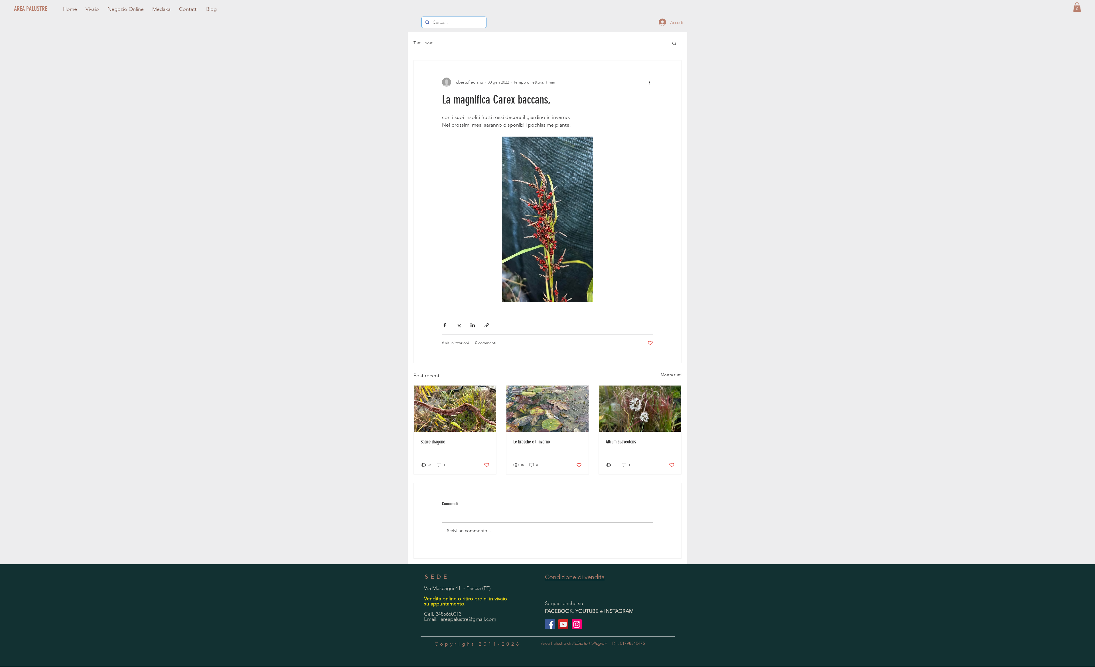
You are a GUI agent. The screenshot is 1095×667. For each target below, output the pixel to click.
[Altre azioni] (649, 82)
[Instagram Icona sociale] (577, 624)
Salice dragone (433, 442)
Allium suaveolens (621, 442)
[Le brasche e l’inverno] (547, 409)
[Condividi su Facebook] (444, 325)
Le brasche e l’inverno (531, 442)
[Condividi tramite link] (486, 325)
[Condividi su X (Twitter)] (458, 325)
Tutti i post (423, 42)
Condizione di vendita (575, 577)
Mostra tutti (671, 374)
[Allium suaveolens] (640, 409)
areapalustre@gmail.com (468, 619)
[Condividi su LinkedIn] (472, 325)
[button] (1077, 7)
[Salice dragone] (455, 409)
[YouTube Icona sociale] (563, 624)
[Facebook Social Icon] (550, 624)
